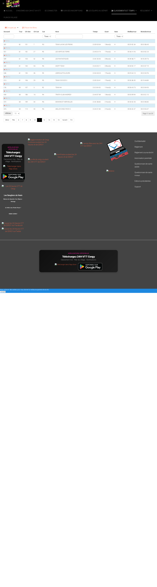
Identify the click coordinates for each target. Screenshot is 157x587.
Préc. (13, 120)
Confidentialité (140, 141)
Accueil (9, 11)
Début (7, 120)
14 (54, 120)
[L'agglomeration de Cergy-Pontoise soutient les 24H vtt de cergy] (39, 142)
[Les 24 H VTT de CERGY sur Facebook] (13, 224)
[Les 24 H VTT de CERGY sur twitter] (13, 230)
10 (35, 120)
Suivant (65, 120)
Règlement (145, 11)
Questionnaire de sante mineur (143, 173)
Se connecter (51, 11)
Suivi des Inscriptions (73, 11)
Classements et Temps (124, 11)
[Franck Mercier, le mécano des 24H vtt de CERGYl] (91, 145)
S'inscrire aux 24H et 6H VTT (28, 11)
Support (138, 187)
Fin (71, 120)
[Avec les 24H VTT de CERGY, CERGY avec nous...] (39, 160)
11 (39, 120)
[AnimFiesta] (65, 156)
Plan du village (10, 17)
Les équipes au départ (98, 11)
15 (58, 120)
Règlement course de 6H (144, 153)
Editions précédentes (143, 181)
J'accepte (3, 292)
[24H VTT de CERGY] (10, 3)
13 (49, 120)
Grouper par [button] (12, 28)
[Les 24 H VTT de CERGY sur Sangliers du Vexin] (13, 187)
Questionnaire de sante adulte (143, 165)
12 (44, 120)
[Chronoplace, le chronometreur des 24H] (117, 150)
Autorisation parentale (143, 158)
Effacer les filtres (30, 28)
